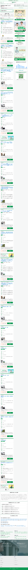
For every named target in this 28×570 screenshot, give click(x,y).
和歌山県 (26, 519)
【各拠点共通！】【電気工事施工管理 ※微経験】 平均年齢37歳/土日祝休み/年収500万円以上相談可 (7, 233)
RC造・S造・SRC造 (3, 537)
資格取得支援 (22, 525)
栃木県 (18, 536)
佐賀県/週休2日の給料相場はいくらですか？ (7, 504)
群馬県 (20, 536)
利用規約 (10, 568)
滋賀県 (17, 519)
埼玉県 (21, 536)
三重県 (15, 519)
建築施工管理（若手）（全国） (5, 375)
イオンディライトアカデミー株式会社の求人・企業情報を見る (8, 42)
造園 (5, 537)
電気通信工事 (8, 536)
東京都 (25, 536)
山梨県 (6, 519)
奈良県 (23, 519)
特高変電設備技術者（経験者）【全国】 (6, 306)
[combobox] (11, 18)
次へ (8, 489)
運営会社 (1, 566)
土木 (6, 536)
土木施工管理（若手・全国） (4, 327)
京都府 (18, 519)
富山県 (1, 519)
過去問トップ (2, 564)
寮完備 (1, 525)
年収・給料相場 (2, 562)
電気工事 (1, 536)
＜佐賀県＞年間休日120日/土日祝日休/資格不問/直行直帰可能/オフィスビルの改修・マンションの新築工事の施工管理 (7, 284)
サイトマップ (16, 562)
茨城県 (16, 536)
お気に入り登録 (4, 65)
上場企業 (20, 525)
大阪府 (20, 519)
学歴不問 (6, 525)
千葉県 (23, 536)
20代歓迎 (13, 525)
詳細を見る (10, 65)
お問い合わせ (17, 568)
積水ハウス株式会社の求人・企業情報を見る (9, 483)
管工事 (4, 536)
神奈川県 (15, 537)
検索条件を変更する (4, 10)
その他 (7, 537)
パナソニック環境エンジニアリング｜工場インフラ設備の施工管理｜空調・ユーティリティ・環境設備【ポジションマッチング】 (7, 115)
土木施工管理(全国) (3, 440)
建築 (3, 536)
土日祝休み (8, 525)
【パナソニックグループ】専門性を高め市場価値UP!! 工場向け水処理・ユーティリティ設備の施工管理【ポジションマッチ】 (7, 93)
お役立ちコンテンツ (16, 560)
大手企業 (17, 525)
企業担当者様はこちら (16, 564)
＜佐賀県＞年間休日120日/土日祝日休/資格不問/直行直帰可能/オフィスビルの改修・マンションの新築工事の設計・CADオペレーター (7, 260)
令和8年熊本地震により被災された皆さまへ (13, 0)
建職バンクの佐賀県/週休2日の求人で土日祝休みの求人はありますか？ (10, 509)
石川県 (3, 519)
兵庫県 (22, 519)
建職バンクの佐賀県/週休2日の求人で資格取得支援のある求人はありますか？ (11, 513)
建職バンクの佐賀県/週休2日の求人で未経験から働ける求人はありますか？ (10, 511)
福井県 (5, 519)
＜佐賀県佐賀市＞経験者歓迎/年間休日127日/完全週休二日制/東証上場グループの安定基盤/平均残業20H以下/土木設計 (7, 188)
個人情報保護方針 (13, 568)
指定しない (9, 524)
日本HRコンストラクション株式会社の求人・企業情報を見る (8, 280)
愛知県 (13, 519)
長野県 (8, 519)
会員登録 (1, 560)
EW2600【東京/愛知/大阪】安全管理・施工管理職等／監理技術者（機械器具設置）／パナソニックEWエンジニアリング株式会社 (7, 70)
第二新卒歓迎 (11, 525)
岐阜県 (10, 519)
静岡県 (12, 519)
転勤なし (3, 525)
